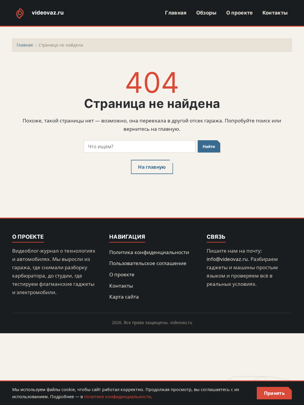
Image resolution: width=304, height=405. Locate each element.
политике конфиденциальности (117, 396)
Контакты (275, 13)
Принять (274, 393)
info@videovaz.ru (227, 259)
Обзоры (206, 13)
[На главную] (20, 13)
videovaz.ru (48, 12)
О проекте (239, 13)
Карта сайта (124, 296)
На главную (152, 167)
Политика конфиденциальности (149, 252)
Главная (175, 13)
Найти (209, 146)
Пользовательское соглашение (147, 263)
